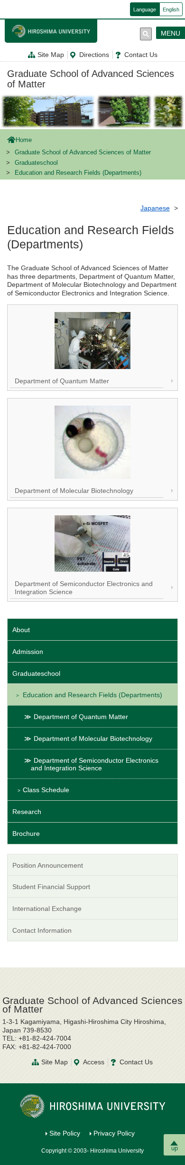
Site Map (50, 54)
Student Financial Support (51, 886)
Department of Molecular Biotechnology (93, 738)
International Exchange (47, 908)
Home (24, 140)
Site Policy (64, 1133)
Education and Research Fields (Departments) (92, 695)
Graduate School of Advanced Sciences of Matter (90, 78)
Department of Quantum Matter (81, 716)
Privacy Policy (114, 1133)
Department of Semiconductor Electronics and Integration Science (94, 764)
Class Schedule (46, 790)
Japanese (155, 208)
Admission (27, 651)
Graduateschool (36, 163)
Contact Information (42, 930)
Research (26, 811)
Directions (94, 54)
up (174, 1148)
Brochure (26, 833)
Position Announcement (47, 865)
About (21, 630)
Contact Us (140, 54)
